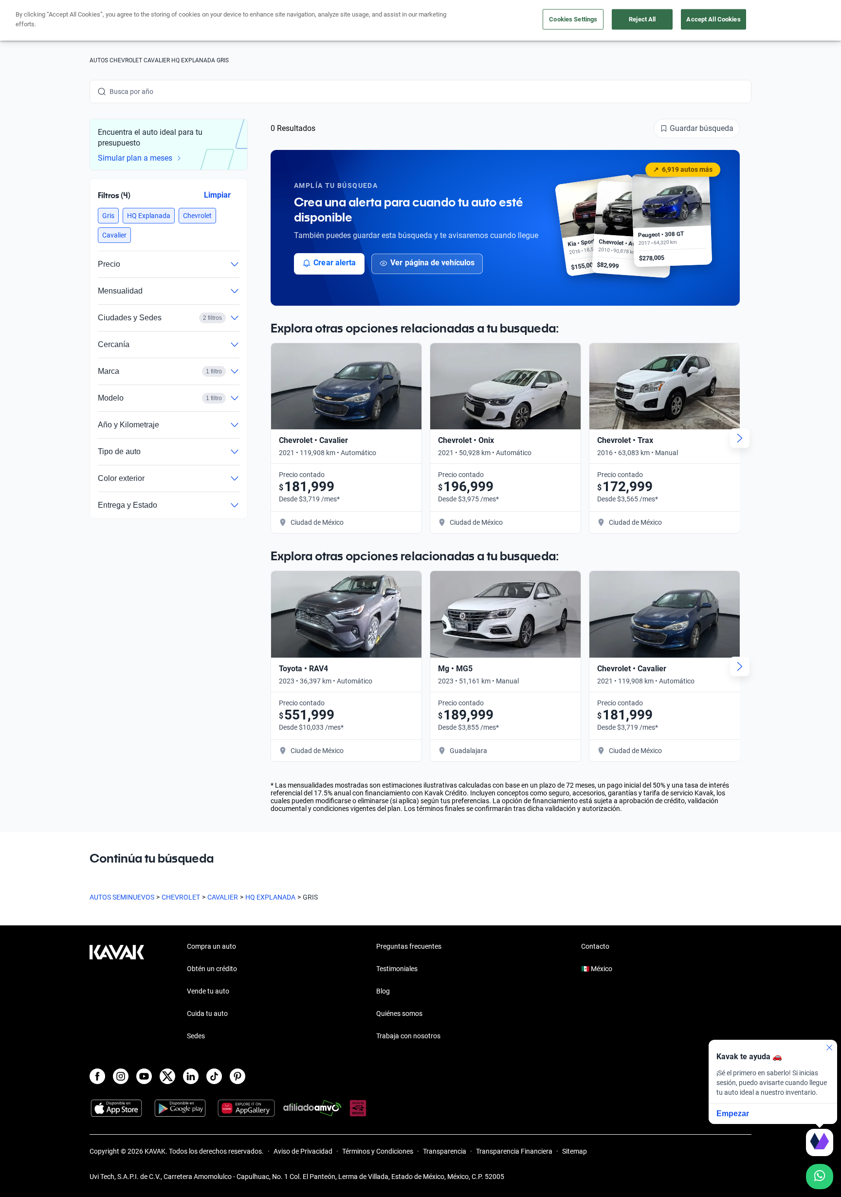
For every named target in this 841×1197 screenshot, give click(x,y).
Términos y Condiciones (377, 1151)
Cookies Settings (573, 19)
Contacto (595, 946)
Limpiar (217, 195)
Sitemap (574, 1151)
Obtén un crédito (212, 969)
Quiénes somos (399, 1013)
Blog (383, 991)
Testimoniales (397, 969)
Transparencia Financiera (514, 1151)
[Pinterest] (237, 1076)
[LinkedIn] (191, 1076)
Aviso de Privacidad (303, 1151)
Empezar (732, 1113)
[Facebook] (97, 1076)
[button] (108, 215)
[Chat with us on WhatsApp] (819, 1176)
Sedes (196, 1036)
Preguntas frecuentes (408, 946)
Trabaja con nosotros (408, 1036)
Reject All (642, 19)
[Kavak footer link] (117, 992)
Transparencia (444, 1151)
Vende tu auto (208, 991)
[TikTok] (214, 1076)
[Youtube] (144, 1076)
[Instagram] (120, 1076)
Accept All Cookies (713, 19)
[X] (167, 1076)
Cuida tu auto (207, 1013)
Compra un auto (211, 946)
